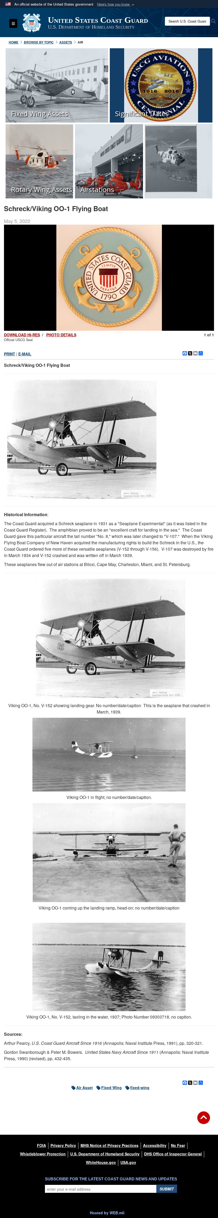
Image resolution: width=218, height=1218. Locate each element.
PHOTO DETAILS (61, 334)
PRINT (9, 353)
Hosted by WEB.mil (107, 1212)
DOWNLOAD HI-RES (22, 334)
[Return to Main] (203, 1121)
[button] (116, 4)
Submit (167, 1188)
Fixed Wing (111, 1087)
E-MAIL (24, 353)
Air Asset (84, 1087)
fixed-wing (139, 1087)
